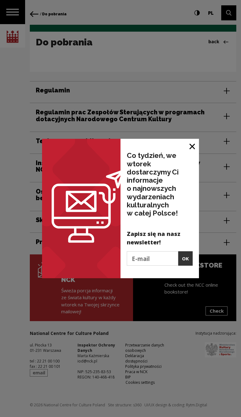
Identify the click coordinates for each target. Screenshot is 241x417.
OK (185, 258)
